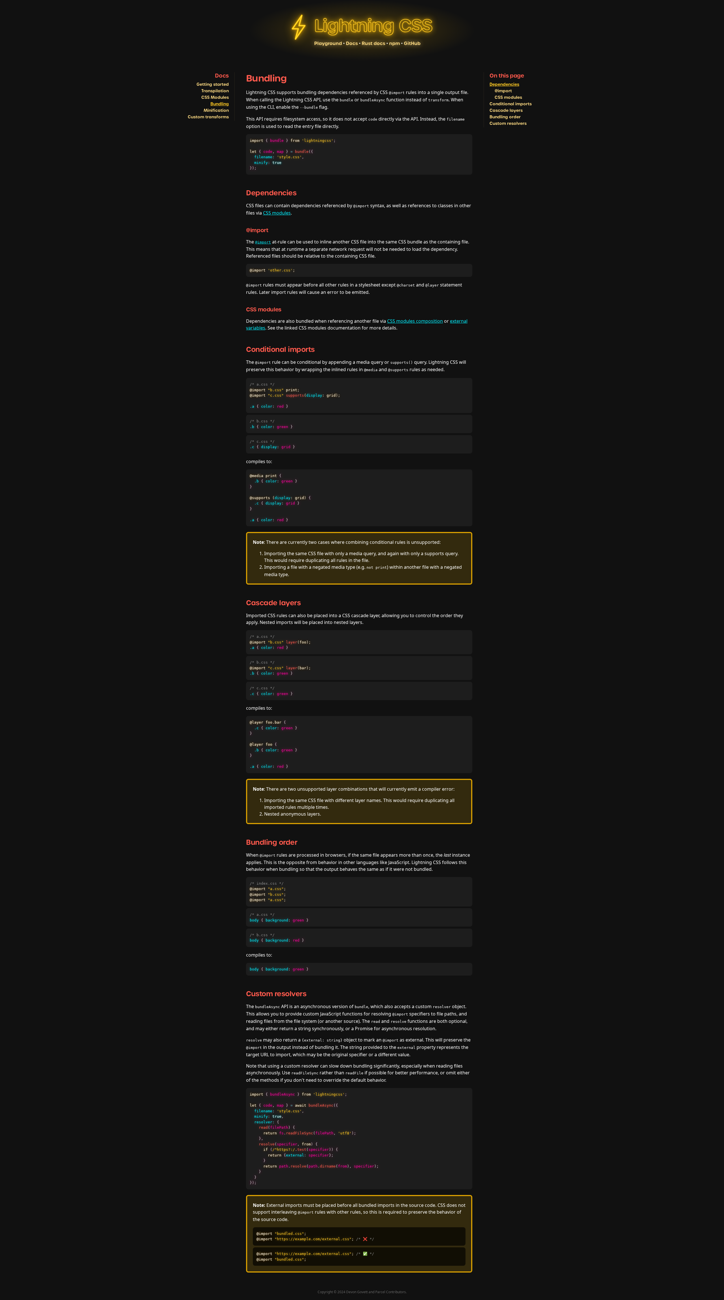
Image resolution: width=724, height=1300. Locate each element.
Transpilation (215, 91)
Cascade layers (506, 110)
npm (394, 43)
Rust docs (373, 43)
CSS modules (508, 97)
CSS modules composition (415, 321)
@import (503, 91)
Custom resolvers (508, 123)
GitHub (412, 43)
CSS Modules (215, 97)
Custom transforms (208, 117)
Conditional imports (511, 104)
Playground (328, 43)
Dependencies (504, 84)
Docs (352, 43)
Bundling (219, 104)
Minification (216, 110)
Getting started (213, 84)
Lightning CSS (373, 25)
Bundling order (505, 117)
